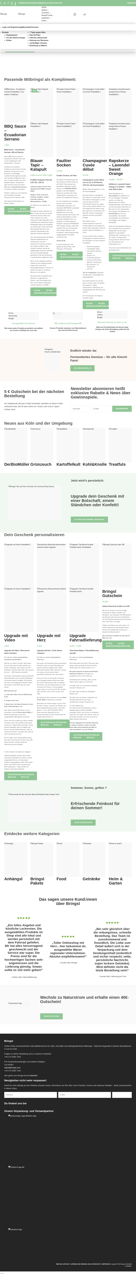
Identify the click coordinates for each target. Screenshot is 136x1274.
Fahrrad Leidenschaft (38, 38)
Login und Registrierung (12, 27)
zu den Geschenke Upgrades (89, 519)
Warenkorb (26, 27)
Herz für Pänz (35, 35)
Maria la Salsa (12, 189)
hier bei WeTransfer (25, 694)
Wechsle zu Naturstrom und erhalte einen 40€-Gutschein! (84, 999)
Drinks (9, 40)
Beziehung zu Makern (38, 45)
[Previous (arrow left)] (1, 1273)
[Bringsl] (18, 14)
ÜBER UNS (59, 1264)
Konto (44, 20)
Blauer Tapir (34, 213)
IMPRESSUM (106, 1264)
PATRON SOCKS (70, 188)
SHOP (44, 7)
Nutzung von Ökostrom (39, 40)
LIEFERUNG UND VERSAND (79, 1264)
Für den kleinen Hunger (15, 38)
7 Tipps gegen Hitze (37, 32)
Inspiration (46, 18)
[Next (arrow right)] (3, 1273)
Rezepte (5, 32)
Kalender (33, 1075)
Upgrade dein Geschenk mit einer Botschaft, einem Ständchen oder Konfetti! (97, 500)
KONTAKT (66, 1264)
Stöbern (45, 10)
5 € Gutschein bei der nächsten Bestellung (34, 393)
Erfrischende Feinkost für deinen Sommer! (95, 805)
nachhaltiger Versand (38, 43)
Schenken (46, 13)
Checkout (34, 27)
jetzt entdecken (83, 822)
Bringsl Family (47, 15)
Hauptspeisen (12, 35)
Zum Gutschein (51, 1016)
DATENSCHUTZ (96, 1264)
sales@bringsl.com (12, 1068)
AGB (89, 1264)
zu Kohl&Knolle (82, 368)
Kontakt (131, 3)
